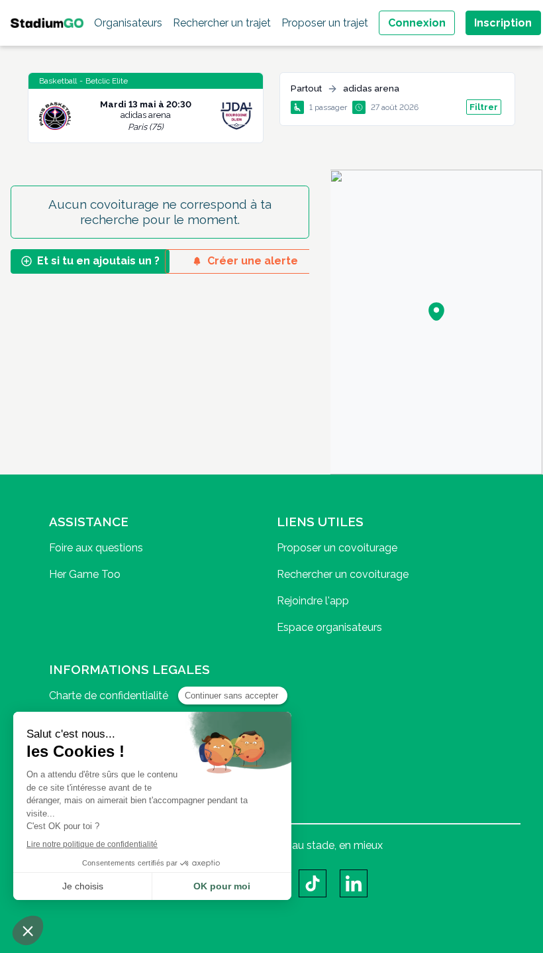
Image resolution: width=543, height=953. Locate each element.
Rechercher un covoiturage (343, 574)
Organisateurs (128, 23)
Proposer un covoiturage (337, 547)
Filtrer (483, 107)
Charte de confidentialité (108, 695)
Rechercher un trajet (222, 23)
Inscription (503, 23)
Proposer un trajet (324, 23)
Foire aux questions (96, 547)
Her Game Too (85, 574)
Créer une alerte (252, 260)
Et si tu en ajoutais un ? (98, 260)
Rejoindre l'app (313, 600)
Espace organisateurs (329, 627)
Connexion (417, 23)
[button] (436, 311)
